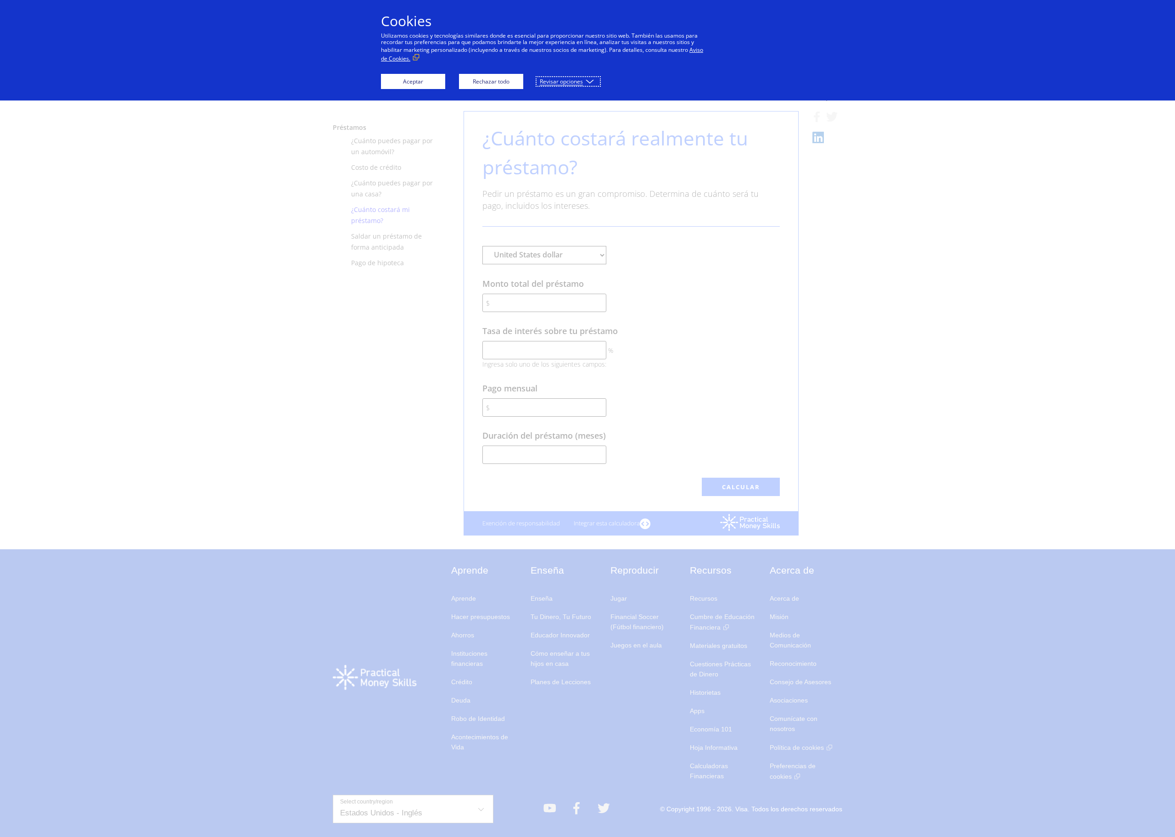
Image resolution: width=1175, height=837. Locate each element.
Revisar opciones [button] (561, 81)
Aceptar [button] (413, 81)
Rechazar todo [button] (491, 81)
